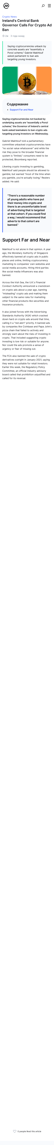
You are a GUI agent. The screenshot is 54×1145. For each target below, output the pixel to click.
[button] (49, 5)
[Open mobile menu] (49, 5)
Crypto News (9, 16)
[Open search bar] (43, 6)
